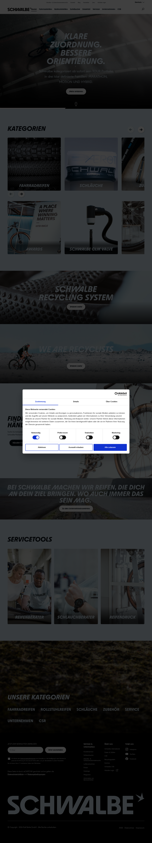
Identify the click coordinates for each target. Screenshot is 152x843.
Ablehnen (42, 447)
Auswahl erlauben (76, 447)
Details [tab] (76, 402)
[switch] (62, 437)
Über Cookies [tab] (111, 402)
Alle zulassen (110, 447)
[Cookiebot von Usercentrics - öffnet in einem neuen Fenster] (116, 394)
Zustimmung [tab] (40, 402)
